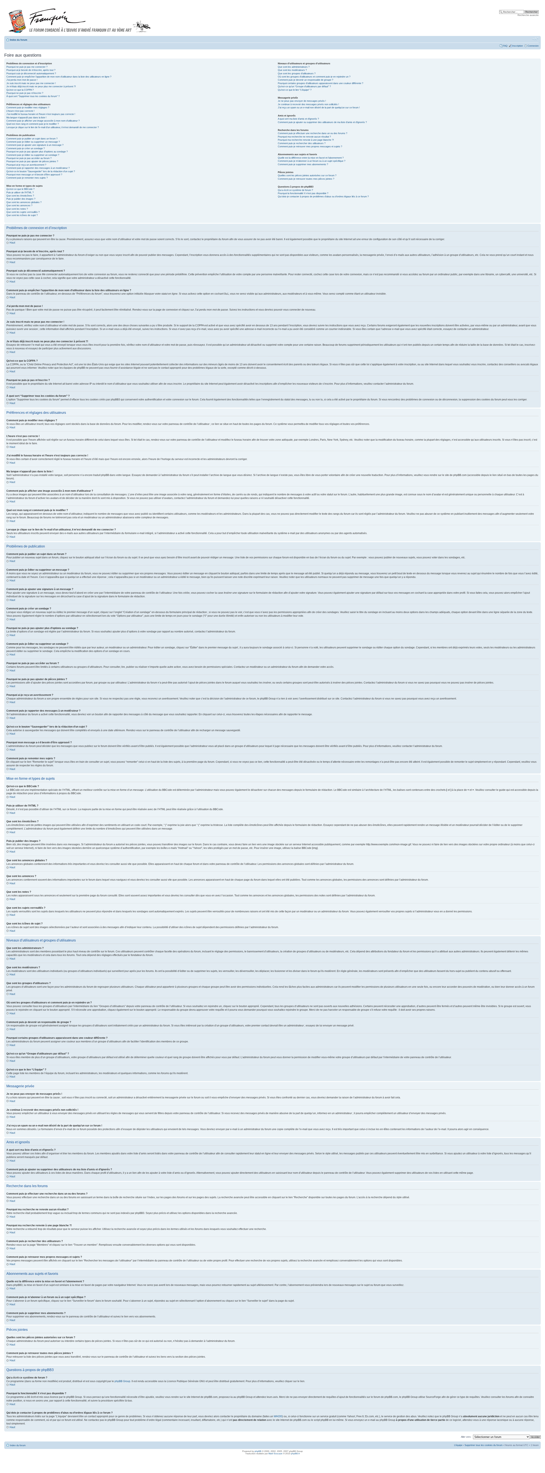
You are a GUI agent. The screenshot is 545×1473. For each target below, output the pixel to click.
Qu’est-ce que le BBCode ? (20, 189)
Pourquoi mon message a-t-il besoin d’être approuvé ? (34, 174)
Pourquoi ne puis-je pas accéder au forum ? (29, 158)
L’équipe (458, 1445)
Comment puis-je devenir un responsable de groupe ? (305, 80)
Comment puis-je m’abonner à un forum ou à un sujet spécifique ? (311, 161)
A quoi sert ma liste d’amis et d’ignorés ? (298, 118)
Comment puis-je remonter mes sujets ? (27, 177)
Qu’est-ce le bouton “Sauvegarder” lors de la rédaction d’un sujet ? (40, 171)
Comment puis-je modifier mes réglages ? (27, 107)
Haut (12, 242)
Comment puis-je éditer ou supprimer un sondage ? (32, 155)
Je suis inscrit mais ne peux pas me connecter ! (31, 83)
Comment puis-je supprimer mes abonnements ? (303, 164)
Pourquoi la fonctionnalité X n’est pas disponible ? (303, 193)
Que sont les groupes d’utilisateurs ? (297, 73)
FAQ (505, 45)
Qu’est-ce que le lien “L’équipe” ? (294, 90)
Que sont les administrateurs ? (294, 67)
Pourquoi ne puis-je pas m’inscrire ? (24, 93)
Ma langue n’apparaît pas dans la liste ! (26, 117)
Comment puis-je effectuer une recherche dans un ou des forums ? (312, 133)
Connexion (533, 45)
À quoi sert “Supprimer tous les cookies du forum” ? (33, 96)
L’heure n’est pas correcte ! (20, 111)
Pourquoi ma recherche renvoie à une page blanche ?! (306, 140)
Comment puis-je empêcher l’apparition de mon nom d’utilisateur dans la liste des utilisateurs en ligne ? (58, 76)
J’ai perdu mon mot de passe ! (21, 80)
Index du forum (18, 40)
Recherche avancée (528, 15)
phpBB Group (122, 1381)
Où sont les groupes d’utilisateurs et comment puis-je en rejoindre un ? (314, 76)
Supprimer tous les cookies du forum (483, 1445)
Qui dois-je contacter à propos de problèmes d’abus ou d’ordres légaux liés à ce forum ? (323, 196)
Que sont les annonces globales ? (24, 202)
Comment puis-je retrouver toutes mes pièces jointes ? (306, 179)
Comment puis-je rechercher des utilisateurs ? (302, 143)
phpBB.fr (295, 1453)
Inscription (517, 45)
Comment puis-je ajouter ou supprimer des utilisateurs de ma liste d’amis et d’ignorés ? (322, 122)
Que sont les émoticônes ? (20, 195)
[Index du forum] (79, 19)
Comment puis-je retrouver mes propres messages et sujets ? (310, 146)
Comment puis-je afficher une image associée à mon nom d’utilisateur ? (43, 120)
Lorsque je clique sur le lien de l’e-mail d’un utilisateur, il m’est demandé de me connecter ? (52, 127)
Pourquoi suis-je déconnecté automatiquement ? (31, 73)
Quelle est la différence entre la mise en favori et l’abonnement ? (311, 157)
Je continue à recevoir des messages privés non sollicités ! (308, 104)
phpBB (258, 1451)
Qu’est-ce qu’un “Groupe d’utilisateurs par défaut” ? (304, 86)
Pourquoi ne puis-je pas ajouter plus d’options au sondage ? (37, 151)
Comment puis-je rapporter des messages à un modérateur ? (38, 168)
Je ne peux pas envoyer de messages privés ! (302, 101)
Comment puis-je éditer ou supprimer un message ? (33, 141)
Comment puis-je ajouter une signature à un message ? (34, 145)
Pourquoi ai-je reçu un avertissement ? (26, 164)
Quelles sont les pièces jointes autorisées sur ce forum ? (307, 175)
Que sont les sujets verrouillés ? (23, 212)
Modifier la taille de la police (535, 39)
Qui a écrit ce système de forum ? (295, 190)
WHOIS (278, 1416)
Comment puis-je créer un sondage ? (25, 148)
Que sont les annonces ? (19, 205)
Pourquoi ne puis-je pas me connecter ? (26, 67)
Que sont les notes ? (17, 209)
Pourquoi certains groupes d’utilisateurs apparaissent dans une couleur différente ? (320, 83)
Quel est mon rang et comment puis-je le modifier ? (32, 124)
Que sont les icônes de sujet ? (22, 215)
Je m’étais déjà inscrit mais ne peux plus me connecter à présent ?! (41, 86)
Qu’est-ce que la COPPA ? (20, 90)
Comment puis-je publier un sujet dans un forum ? (31, 138)
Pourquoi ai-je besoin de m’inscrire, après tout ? (30, 70)
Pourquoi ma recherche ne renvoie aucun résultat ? (304, 136)
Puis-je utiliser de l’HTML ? (20, 192)
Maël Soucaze (275, 1453)
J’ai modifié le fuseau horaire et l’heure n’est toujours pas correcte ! (40, 114)
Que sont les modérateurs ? (292, 70)
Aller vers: (466, 1437)
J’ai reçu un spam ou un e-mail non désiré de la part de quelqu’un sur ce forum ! (319, 107)
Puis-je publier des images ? (20, 199)
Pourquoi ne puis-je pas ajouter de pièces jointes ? (32, 161)
